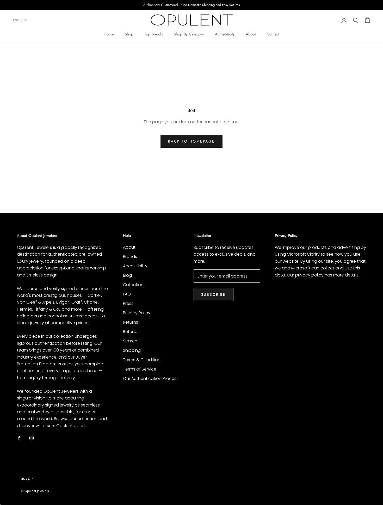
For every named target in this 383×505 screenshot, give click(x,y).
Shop (129, 34)
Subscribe (213, 294)
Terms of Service (139, 369)
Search (130, 341)
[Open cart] (367, 20)
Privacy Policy (136, 313)
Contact (273, 34)
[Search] (356, 20)
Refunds (131, 332)
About (251, 34)
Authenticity (225, 34)
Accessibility (135, 266)
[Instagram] (31, 437)
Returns (130, 322)
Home (109, 34)
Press (128, 303)
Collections (134, 285)
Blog (127, 275)
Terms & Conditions (143, 360)
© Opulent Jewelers (35, 490)
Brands (130, 257)
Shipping (132, 350)
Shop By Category (189, 34)
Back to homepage (191, 141)
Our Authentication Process (150, 378)
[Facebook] (19, 437)
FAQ (127, 294)
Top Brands (153, 34)
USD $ (17, 20)
